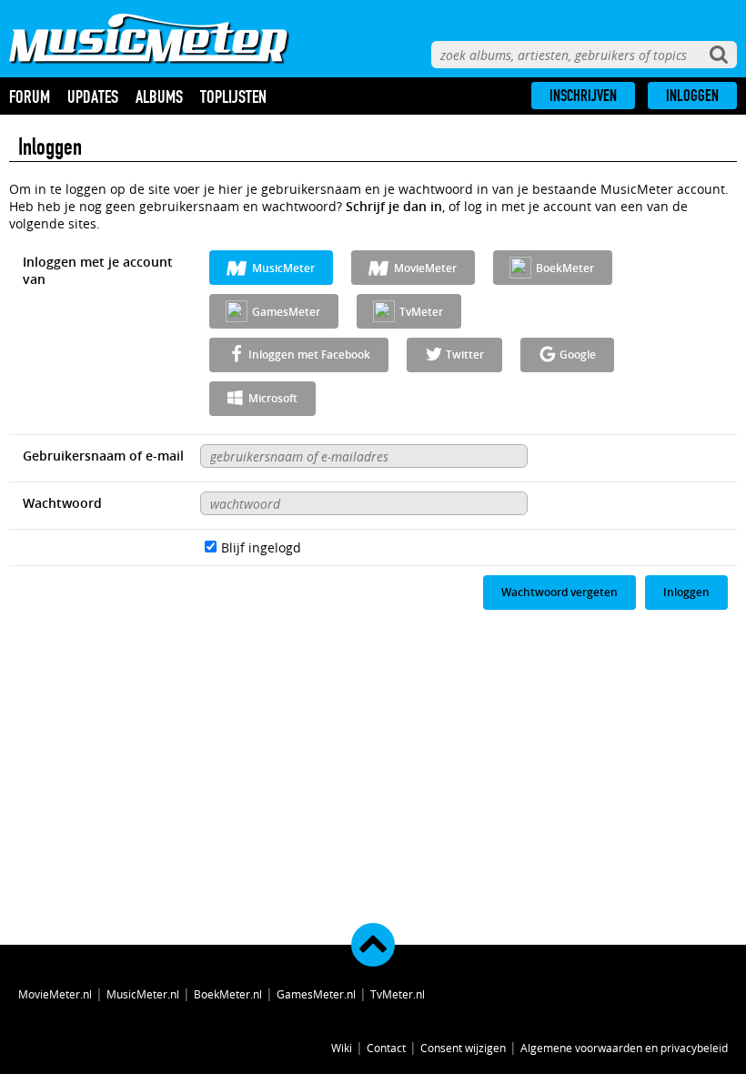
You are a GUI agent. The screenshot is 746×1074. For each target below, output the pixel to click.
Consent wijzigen (463, 1047)
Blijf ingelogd (261, 547)
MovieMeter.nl (55, 994)
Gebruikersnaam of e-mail (103, 455)
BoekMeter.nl (228, 994)
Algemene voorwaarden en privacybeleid (624, 1047)
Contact (386, 1047)
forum (29, 96)
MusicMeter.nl (142, 994)
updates (92, 96)
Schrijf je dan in (394, 206)
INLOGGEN (692, 96)
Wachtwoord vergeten (559, 592)
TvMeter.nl (397, 994)
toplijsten (233, 96)
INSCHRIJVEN (583, 96)
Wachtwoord (62, 503)
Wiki (341, 1047)
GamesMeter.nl (316, 994)
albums (159, 96)
